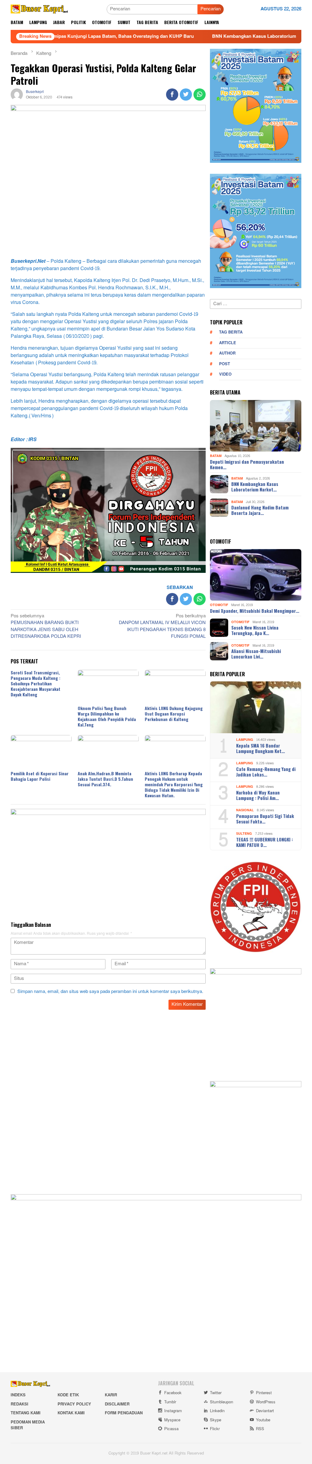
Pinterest (264, 1393)
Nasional (245, 810)
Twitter (216, 1393)
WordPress (265, 1402)
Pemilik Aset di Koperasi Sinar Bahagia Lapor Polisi (40, 776)
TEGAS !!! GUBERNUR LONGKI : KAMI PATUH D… (264, 842)
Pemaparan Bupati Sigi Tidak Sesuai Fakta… (265, 818)
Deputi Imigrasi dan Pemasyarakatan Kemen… (247, 464)
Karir (111, 1395)
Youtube (263, 1420)
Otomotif (219, 605)
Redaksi (19, 1404)
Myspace (172, 1420)
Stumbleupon (221, 1402)
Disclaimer (117, 1404)
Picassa (171, 1429)
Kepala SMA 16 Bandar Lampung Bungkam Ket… (260, 748)
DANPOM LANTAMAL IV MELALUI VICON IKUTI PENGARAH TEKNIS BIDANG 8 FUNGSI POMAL (162, 627)
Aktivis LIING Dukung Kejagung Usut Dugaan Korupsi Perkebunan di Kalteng (174, 713)
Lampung (244, 740)
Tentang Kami (26, 1413)
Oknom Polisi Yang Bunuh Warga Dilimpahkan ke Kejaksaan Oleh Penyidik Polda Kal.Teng (107, 716)
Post (224, 364)
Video (225, 374)
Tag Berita (231, 332)
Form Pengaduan (124, 1413)
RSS (260, 1429)
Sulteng (244, 834)
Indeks (18, 1395)
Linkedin (217, 1411)
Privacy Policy (74, 1404)
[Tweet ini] (186, 94)
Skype (215, 1420)
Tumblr (170, 1402)
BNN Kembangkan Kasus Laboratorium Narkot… (254, 486)
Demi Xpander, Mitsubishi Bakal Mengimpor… (254, 610)
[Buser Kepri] (39, 10)
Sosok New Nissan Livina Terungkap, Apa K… (254, 630)
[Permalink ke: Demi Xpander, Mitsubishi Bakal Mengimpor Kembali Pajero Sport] (255, 575)
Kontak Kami (71, 1413)
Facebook (173, 1393)
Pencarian (210, 9)
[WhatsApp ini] (199, 94)
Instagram (173, 1411)
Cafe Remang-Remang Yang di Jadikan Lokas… (266, 771)
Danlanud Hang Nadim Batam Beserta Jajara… (260, 510)
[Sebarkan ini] (172, 94)
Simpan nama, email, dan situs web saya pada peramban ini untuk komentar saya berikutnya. (110, 991)
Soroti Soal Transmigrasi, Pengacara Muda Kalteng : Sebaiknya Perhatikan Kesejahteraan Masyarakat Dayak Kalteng (35, 683)
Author (227, 353)
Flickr (215, 1429)
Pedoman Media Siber (28, 1425)
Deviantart (265, 1411)
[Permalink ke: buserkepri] (17, 96)
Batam (216, 456)
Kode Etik (68, 1395)
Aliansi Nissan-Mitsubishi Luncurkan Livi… (256, 653)
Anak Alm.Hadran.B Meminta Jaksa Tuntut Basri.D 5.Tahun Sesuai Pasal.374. (105, 778)
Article (227, 343)
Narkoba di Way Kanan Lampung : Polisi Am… (258, 795)
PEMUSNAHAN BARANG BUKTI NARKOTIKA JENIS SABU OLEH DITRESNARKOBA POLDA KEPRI (46, 627)
